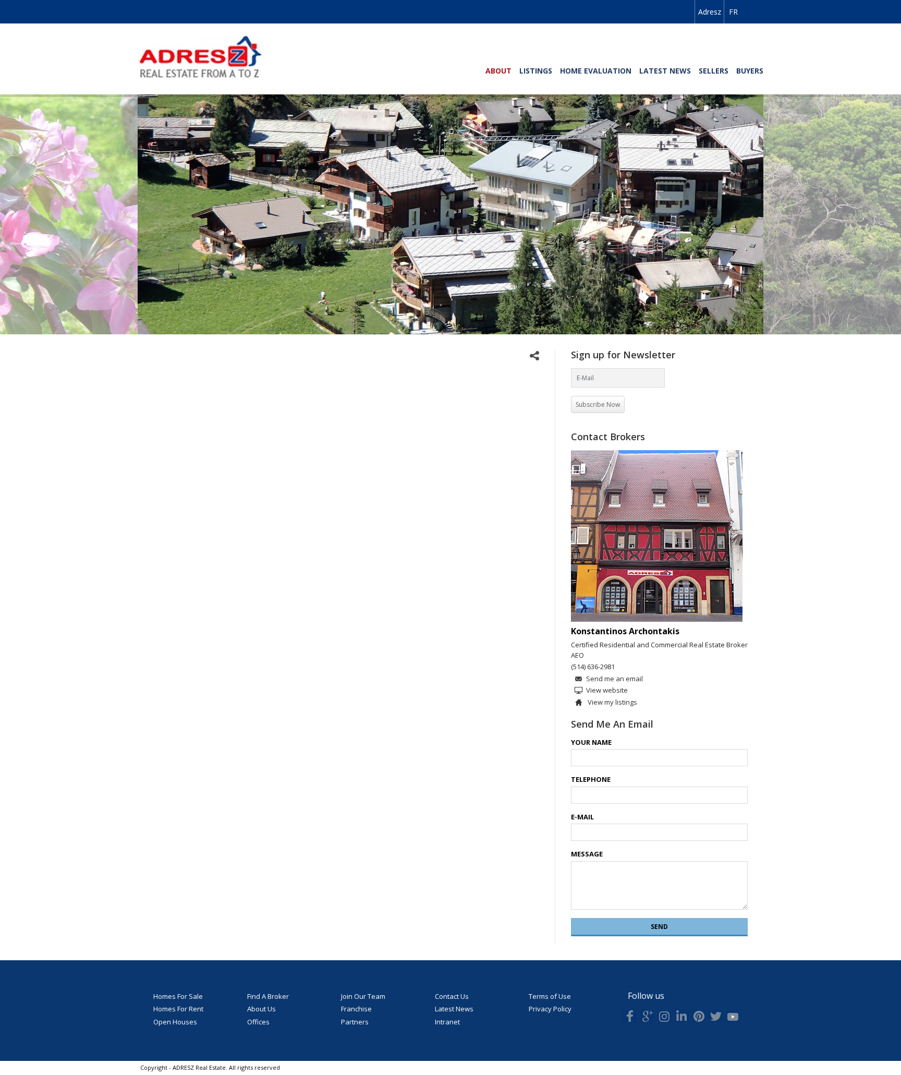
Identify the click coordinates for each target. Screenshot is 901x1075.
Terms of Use (550, 996)
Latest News (454, 1008)
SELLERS (713, 71)
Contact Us (452, 996)
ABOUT (498, 71)
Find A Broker (268, 996)
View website (607, 690)
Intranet (447, 1021)
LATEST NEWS (665, 71)
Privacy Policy (550, 1008)
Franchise (356, 1008)
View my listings (611, 702)
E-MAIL (582, 817)
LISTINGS (535, 71)
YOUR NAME (591, 742)
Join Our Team (363, 996)
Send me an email (614, 678)
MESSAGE (587, 854)
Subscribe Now (598, 404)
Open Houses (175, 1021)
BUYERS (749, 71)
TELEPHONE (591, 779)
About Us (261, 1008)
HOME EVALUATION (595, 71)
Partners (355, 1021)
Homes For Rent (178, 1008)
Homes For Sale (178, 996)
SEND (659, 926)
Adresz (709, 12)
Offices (258, 1021)
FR (733, 12)
